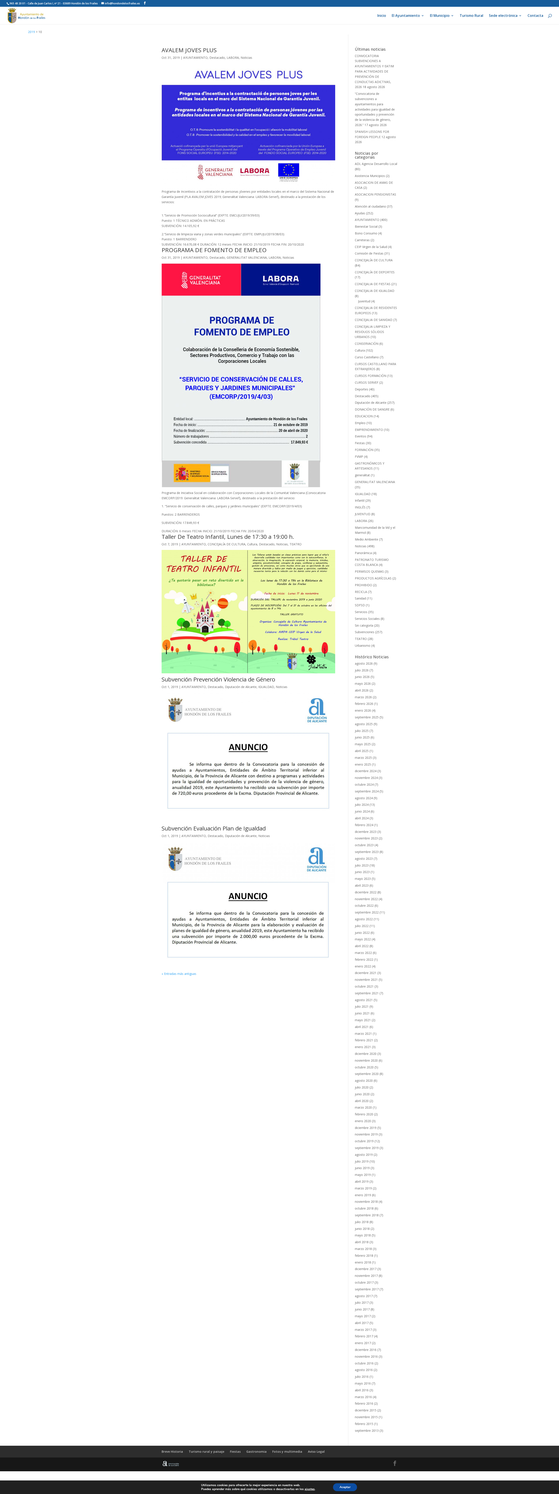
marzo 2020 (363, 1107)
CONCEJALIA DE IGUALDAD (374, 291)
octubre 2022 (364, 905)
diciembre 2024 (365, 771)
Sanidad (360, 598)
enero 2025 (363, 764)
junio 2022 (362, 933)
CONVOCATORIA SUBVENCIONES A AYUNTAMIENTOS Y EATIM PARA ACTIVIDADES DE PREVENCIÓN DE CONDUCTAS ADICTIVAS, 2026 (374, 71)
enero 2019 (363, 1195)
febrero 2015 (364, 1424)
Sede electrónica (503, 16)
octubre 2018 (364, 1208)
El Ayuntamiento (406, 16)
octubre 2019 (364, 1141)
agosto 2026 (364, 663)
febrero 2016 (364, 1403)
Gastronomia (256, 1451)
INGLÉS (360, 507)
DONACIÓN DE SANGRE (372, 409)
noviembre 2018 (366, 1201)
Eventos (360, 436)
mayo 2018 (363, 1235)
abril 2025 (362, 751)
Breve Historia (172, 1451)
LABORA (233, 57)
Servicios (361, 612)
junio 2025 (362, 737)
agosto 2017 (364, 1296)
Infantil (359, 500)
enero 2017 (363, 1343)
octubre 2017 (364, 1282)
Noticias (246, 57)
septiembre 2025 (367, 717)
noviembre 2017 (366, 1276)
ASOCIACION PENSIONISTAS (375, 194)
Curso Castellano (367, 357)
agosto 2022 (364, 919)
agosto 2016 (364, 1370)
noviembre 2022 (366, 899)
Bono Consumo (366, 233)
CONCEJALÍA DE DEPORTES (375, 272)
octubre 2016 (364, 1363)
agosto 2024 (364, 798)
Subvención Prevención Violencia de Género (218, 679)
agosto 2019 (364, 1155)
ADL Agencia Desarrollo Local (376, 164)
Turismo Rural (471, 16)
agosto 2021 (364, 1000)
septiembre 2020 (367, 1074)
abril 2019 (362, 1181)
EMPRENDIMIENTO (369, 430)
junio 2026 (362, 677)
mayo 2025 (363, 744)
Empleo (360, 423)
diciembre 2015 (365, 1410)
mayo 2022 (363, 939)
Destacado (217, 57)
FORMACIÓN (364, 450)
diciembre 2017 (365, 1269)
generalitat (362, 475)
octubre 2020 (364, 1067)
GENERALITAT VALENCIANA (247, 257)
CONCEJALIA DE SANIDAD (373, 320)
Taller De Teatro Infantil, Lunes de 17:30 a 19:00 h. (228, 537)
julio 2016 (362, 1376)
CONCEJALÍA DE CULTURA (226, 544)
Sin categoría (364, 625)
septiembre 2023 (367, 852)
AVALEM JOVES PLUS (189, 50)
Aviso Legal (316, 1451)
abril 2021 (362, 1027)
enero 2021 (363, 1047)
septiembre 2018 (367, 1215)
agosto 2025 (364, 724)
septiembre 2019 (367, 1148)
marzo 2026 (363, 697)
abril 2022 (362, 946)
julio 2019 (362, 1161)
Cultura (252, 544)
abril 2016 (362, 1390)
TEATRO (296, 544)
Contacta (535, 16)
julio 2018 (362, 1222)
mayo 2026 (363, 683)
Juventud (364, 301)
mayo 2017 (363, 1316)
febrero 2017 (364, 1336)
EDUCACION (364, 416)
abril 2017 (362, 1323)
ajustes (310, 1489)
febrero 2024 (364, 825)
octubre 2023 (364, 845)
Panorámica (363, 553)
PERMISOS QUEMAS (369, 571)
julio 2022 (362, 926)
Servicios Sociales (367, 619)
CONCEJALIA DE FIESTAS (372, 284)
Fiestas (360, 443)
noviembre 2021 (366, 980)
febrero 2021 (364, 1040)
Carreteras (362, 240)
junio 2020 (362, 1094)
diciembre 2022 (365, 892)
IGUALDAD (266, 687)
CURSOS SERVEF (366, 382)
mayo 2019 (363, 1175)
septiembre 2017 (367, 1289)
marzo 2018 (363, 1249)
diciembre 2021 (365, 973)
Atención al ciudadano (370, 206)
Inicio (381, 16)
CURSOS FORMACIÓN (370, 376)
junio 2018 (362, 1229)
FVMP (359, 456)
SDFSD (360, 605)
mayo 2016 (363, 1383)
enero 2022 (363, 966)
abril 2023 (362, 885)
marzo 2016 (363, 1397)
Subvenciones (364, 632)
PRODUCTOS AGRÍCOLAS (373, 578)
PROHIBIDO (363, 585)
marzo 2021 (363, 1033)
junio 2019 (362, 1168)
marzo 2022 (363, 953)
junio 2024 (362, 811)
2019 (31, 32)
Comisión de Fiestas (369, 253)
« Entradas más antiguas (179, 974)
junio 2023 (362, 872)
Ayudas (360, 213)
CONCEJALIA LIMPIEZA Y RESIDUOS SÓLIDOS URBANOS (372, 331)
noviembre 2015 (366, 1417)
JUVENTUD (362, 514)
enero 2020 (363, 1121)
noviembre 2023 (366, 838)
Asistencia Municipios (370, 176)
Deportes (361, 389)
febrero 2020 (364, 1114)
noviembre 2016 (366, 1356)
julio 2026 (362, 670)
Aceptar (345, 1487)
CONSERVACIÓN (366, 343)
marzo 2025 (363, 758)
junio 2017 (362, 1309)
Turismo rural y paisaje (206, 1451)
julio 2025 (362, 731)
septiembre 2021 (367, 993)
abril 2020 (362, 1101)
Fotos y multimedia (287, 1451)
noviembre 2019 (366, 1134)
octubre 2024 (364, 784)
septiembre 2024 (367, 791)
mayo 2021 (363, 1020)
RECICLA (361, 592)
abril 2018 (362, 1242)
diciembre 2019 (365, 1128)
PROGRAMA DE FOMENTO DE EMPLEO (214, 250)
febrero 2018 (364, 1255)
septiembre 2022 (367, 912)
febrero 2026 (364, 704)
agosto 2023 (364, 858)
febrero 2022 (364, 959)
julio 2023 (362, 865)
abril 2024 (362, 818)
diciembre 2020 (365, 1054)
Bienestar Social (366, 226)
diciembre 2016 (365, 1350)
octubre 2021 (364, 986)
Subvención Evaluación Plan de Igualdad (214, 828)
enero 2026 (363, 710)
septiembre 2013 (367, 1430)
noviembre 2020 (366, 1060)
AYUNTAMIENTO (195, 57)
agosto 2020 (364, 1080)
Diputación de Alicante (241, 687)
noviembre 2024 (366, 778)
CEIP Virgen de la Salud (371, 247)
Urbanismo (362, 645)
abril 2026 (362, 690)
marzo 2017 (363, 1330)
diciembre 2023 (365, 832)
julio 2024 (362, 804)
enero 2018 (363, 1262)
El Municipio (440, 16)
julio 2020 (362, 1087)
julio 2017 (362, 1302)
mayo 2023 (363, 879)
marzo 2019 (363, 1188)
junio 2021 (362, 1013)
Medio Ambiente (366, 539)
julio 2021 (362, 1006)
